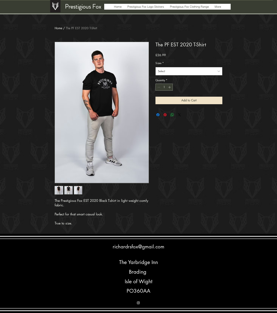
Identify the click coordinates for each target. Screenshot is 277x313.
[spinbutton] (164, 87)
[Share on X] (179, 114)
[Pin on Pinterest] (165, 114)
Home (58, 28)
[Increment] (170, 87)
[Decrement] (158, 87)
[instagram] (138, 303)
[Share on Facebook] (158, 114)
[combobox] (188, 71)
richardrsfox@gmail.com (138, 246)
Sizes (159, 63)
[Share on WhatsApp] (172, 114)
